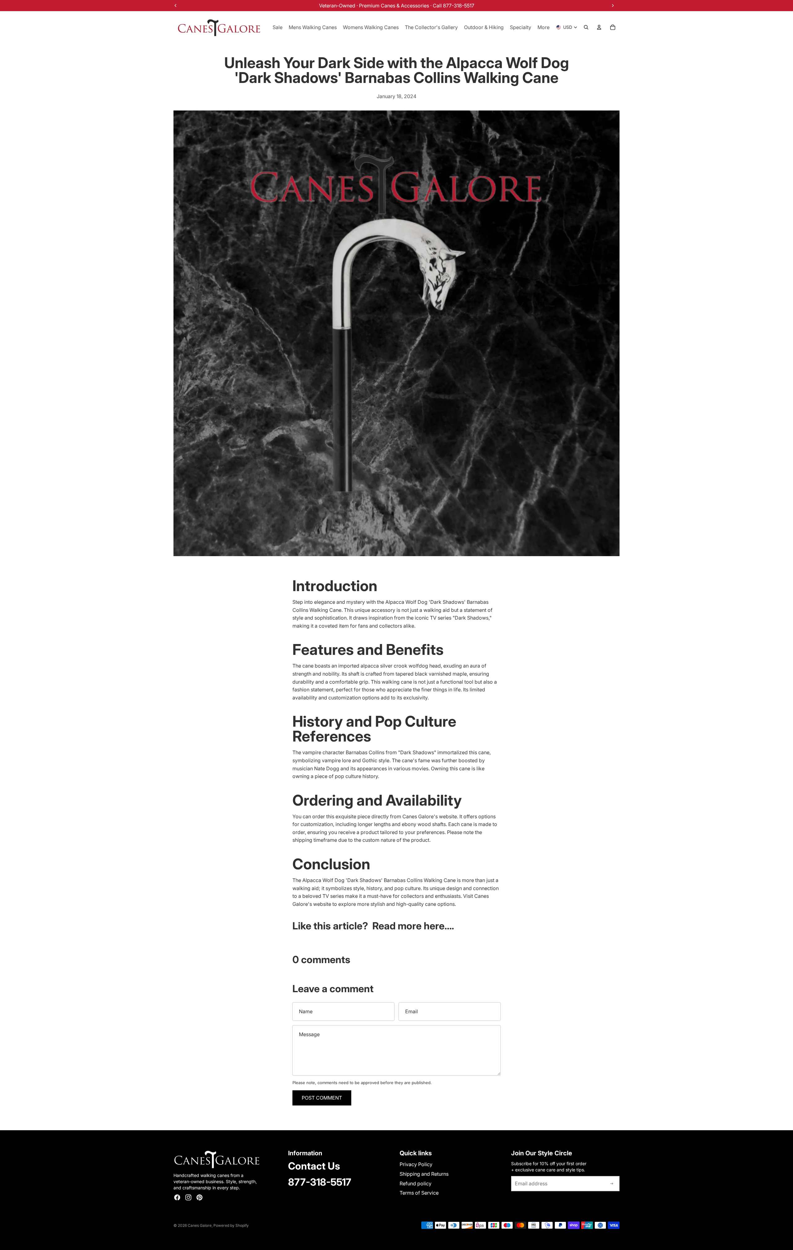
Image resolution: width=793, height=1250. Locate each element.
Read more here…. (413, 926)
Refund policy (416, 1183)
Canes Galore (200, 1225)
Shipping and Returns (424, 1174)
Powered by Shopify (231, 1225)
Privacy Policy (416, 1164)
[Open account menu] (599, 27)
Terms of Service (419, 1193)
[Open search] (586, 27)
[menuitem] (543, 27)
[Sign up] (611, 1183)
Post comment (322, 1098)
